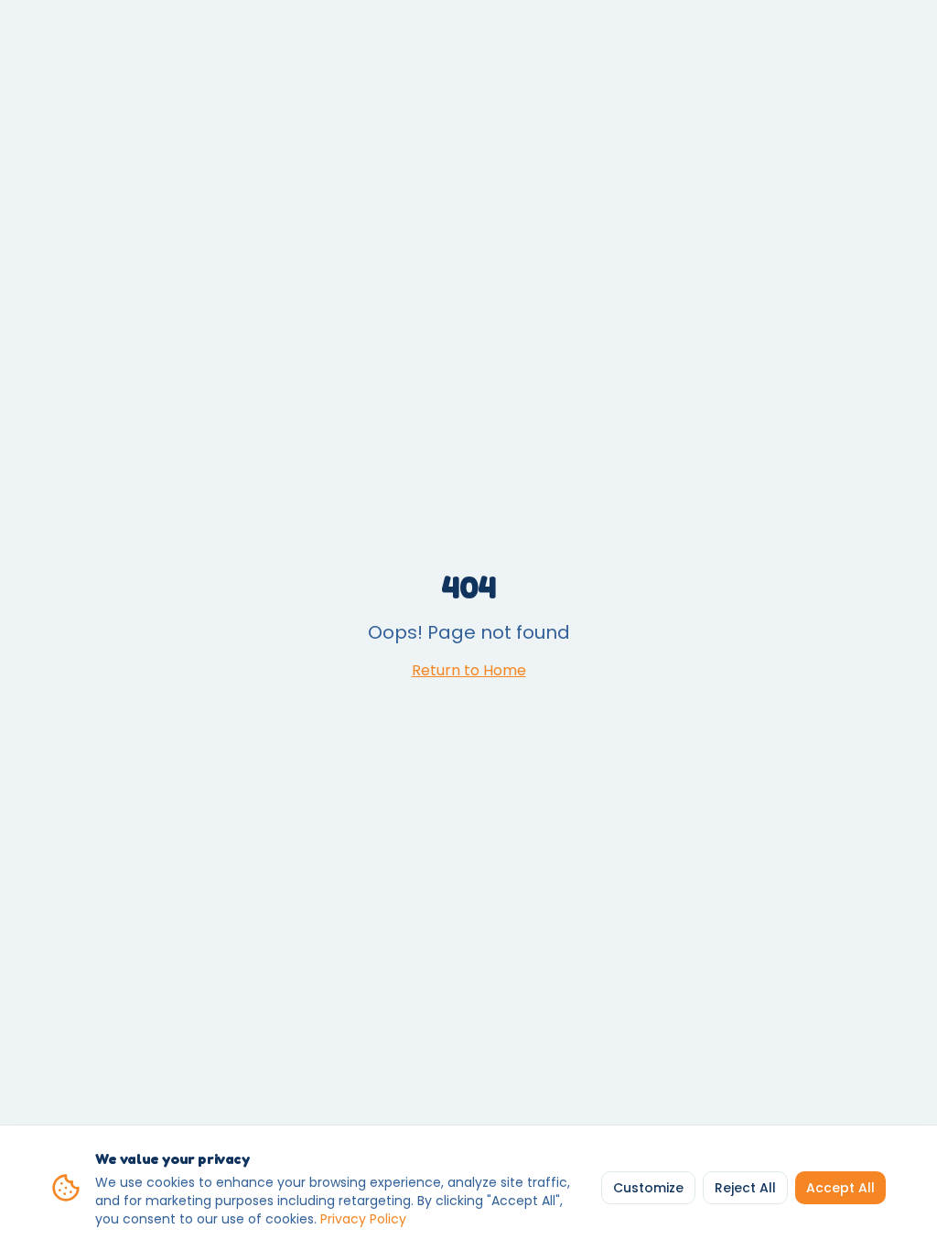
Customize (648, 1188)
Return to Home (469, 670)
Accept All (840, 1188)
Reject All (745, 1188)
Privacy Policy (363, 1219)
